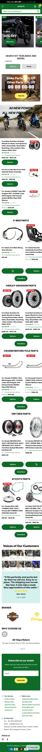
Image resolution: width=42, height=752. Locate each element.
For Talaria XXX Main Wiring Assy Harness (12, 249)
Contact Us (8, 710)
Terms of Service (10, 707)
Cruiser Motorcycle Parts (31, 713)
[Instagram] (3, 739)
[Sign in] (35, 6)
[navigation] (17, 649)
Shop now (10, 41)
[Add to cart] (13, 271)
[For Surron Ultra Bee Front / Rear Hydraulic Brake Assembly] (34, 173)
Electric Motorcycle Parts (31, 704)
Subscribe (21, 680)
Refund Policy (9, 702)
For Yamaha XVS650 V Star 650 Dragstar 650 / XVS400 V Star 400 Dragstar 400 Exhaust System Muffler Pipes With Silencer (13, 195)
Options (10, 162)
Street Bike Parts (28, 707)
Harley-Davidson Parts (30, 699)
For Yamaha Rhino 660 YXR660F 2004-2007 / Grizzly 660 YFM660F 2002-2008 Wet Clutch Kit (12, 509)
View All (21, 96)
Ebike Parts (14, 2)
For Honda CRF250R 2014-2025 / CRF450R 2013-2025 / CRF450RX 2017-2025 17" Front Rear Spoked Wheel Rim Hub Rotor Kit (13, 445)
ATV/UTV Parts (27, 710)
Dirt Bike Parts (27, 702)
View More (21, 278)
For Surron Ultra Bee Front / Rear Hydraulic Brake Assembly (14, 171)
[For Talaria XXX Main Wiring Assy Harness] (13, 234)
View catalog (3, 6)
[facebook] (7, 739)
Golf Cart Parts (27, 715)
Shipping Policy (10, 704)
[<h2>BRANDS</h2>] (13, 616)
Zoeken (38, 11)
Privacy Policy (9, 699)
